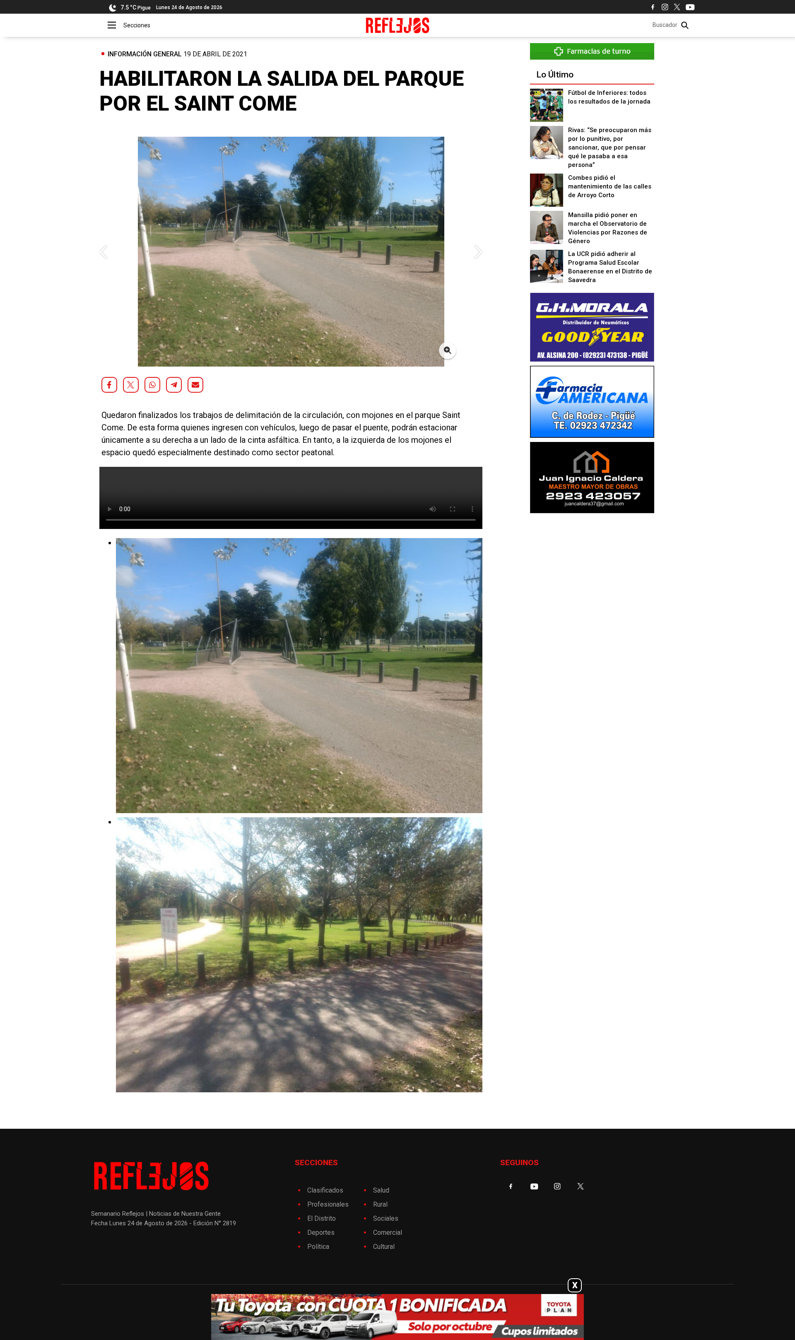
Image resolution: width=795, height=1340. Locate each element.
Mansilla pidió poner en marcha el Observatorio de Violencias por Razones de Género (607, 228)
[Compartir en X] (131, 385)
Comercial (387, 1232)
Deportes (321, 1232)
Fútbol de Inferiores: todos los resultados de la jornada (609, 97)
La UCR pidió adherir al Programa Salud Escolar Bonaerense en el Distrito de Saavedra (610, 267)
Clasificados (325, 1190)
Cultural (384, 1247)
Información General (145, 54)
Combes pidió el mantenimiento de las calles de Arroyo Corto (609, 186)
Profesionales (328, 1204)
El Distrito (321, 1218)
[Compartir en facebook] (109, 385)
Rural (380, 1204)
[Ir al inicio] (397, 25)
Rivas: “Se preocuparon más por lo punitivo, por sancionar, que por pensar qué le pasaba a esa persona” (609, 147)
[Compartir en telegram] (174, 385)
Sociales (385, 1218)
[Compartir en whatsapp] (152, 385)
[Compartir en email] (195, 385)
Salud (381, 1190)
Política (318, 1247)
